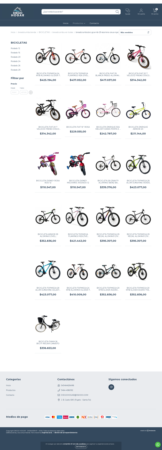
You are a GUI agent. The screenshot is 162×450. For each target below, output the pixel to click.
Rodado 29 (15, 70)
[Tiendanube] (148, 431)
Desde (13, 88)
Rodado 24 (15, 61)
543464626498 (67, 385)
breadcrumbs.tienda (27, 32)
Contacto (94, 23)
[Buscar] (117, 12)
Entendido (81, 447)
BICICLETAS (44, 32)
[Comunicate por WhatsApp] (158, 444)
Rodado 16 (15, 53)
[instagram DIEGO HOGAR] (3, 2)
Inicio (65, 23)
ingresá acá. (47, 433)
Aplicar (31, 92)
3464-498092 (67, 390)
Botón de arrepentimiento (66, 433)
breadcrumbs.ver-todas (63, 32)
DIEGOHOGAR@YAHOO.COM (74, 395)
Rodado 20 (16, 57)
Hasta (22, 88)
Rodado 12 (15, 48)
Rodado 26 (15, 65)
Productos (78, 23)
